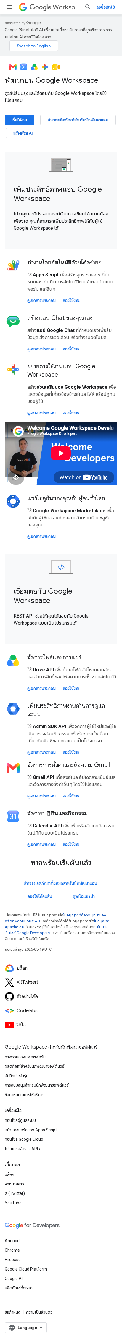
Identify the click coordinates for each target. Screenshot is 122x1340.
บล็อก (9, 1174)
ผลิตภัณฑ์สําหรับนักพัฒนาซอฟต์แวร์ (34, 1066)
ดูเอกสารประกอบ (41, 300)
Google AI (14, 1278)
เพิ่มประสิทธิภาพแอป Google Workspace (58, 194)
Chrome (12, 1250)
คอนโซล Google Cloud (24, 1139)
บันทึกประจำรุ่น (16, 1075)
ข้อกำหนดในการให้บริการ (24, 1094)
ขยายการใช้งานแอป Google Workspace (61, 370)
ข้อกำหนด (12, 1312)
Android (12, 1240)
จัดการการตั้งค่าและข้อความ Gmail (68, 765)
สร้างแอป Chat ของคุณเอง (60, 318)
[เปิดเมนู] (9, 7)
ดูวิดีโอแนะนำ (84, 896)
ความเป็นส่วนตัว (39, 1312)
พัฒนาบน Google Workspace (51, 80)
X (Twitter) (15, 1193)
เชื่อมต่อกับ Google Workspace (43, 596)
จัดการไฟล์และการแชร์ (54, 657)
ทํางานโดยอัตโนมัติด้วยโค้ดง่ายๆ (64, 262)
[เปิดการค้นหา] (88, 7)
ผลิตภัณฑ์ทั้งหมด (19, 1288)
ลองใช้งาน (71, 300)
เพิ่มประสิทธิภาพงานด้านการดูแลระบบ (66, 710)
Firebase (13, 1259)
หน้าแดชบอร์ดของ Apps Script (31, 1129)
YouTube (13, 1202)
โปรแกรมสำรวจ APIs (22, 1148)
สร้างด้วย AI (23, 133)
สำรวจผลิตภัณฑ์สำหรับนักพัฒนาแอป (78, 120)
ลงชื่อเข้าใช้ (105, 7)
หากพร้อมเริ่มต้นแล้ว (61, 862)
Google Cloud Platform (26, 1269)
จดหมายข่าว (14, 1184)
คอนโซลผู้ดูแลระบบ (20, 1120)
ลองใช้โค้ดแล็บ (40, 896)
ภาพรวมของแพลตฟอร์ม (25, 1056)
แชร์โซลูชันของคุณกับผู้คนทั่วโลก (66, 498)
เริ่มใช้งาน (19, 120)
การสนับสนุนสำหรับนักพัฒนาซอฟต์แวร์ (37, 1085)
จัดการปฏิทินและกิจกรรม (57, 813)
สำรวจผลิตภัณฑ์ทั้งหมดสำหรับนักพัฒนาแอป (60, 883)
